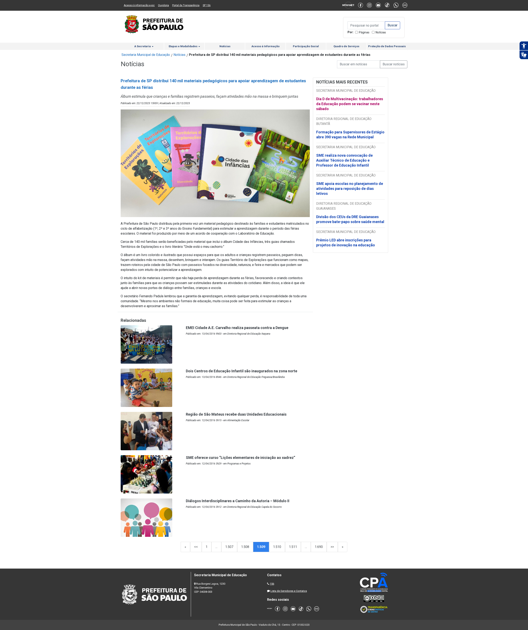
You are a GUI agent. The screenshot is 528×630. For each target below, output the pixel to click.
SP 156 (207, 5)
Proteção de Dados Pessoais (387, 46)
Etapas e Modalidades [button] (183, 46)
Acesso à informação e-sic (139, 5)
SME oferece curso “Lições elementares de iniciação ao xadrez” (240, 457)
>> (332, 547)
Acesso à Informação (265, 46)
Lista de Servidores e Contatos (288, 590)
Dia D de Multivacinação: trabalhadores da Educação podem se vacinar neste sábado (349, 104)
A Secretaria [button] (142, 46)
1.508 (245, 547)
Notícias (381, 32)
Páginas (364, 32)
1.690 (319, 547)
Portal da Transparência (185, 5)
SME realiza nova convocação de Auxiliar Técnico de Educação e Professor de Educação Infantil (344, 160)
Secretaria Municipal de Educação (145, 55)
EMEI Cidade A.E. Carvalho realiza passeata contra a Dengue (237, 328)
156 (272, 583)
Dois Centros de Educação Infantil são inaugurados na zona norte (241, 371)
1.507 (229, 547)
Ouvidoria (163, 5)
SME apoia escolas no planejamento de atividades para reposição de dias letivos (349, 188)
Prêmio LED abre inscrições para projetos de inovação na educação (346, 242)
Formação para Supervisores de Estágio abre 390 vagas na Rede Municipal (350, 134)
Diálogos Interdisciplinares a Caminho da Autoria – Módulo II (237, 501)
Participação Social (306, 46)
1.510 (277, 547)
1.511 (293, 547)
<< (196, 547)
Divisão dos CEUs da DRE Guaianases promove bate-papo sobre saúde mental (350, 219)
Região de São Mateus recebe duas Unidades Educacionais (236, 414)
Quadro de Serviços (346, 46)
